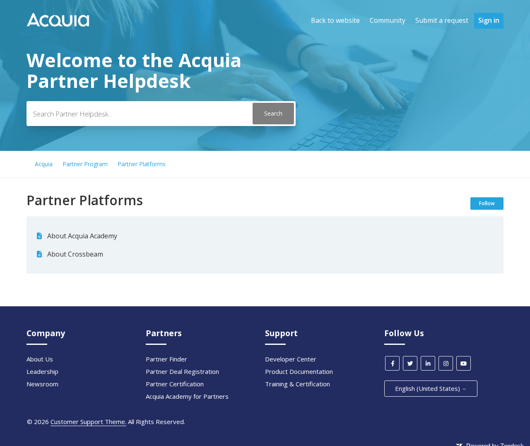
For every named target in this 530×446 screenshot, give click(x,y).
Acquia (44, 164)
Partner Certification (175, 384)
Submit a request (441, 20)
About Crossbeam (75, 254)
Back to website (335, 20)
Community (387, 20)
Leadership (42, 371)
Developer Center (290, 359)
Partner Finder (166, 359)
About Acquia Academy (82, 235)
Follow (487, 203)
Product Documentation (299, 371)
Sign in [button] (488, 20)
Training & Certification (297, 384)
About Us (39, 359)
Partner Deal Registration (182, 371)
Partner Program (85, 164)
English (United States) (428, 388)
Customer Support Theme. (88, 421)
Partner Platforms (142, 164)
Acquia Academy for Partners (187, 396)
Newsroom (42, 384)
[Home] (57, 24)
